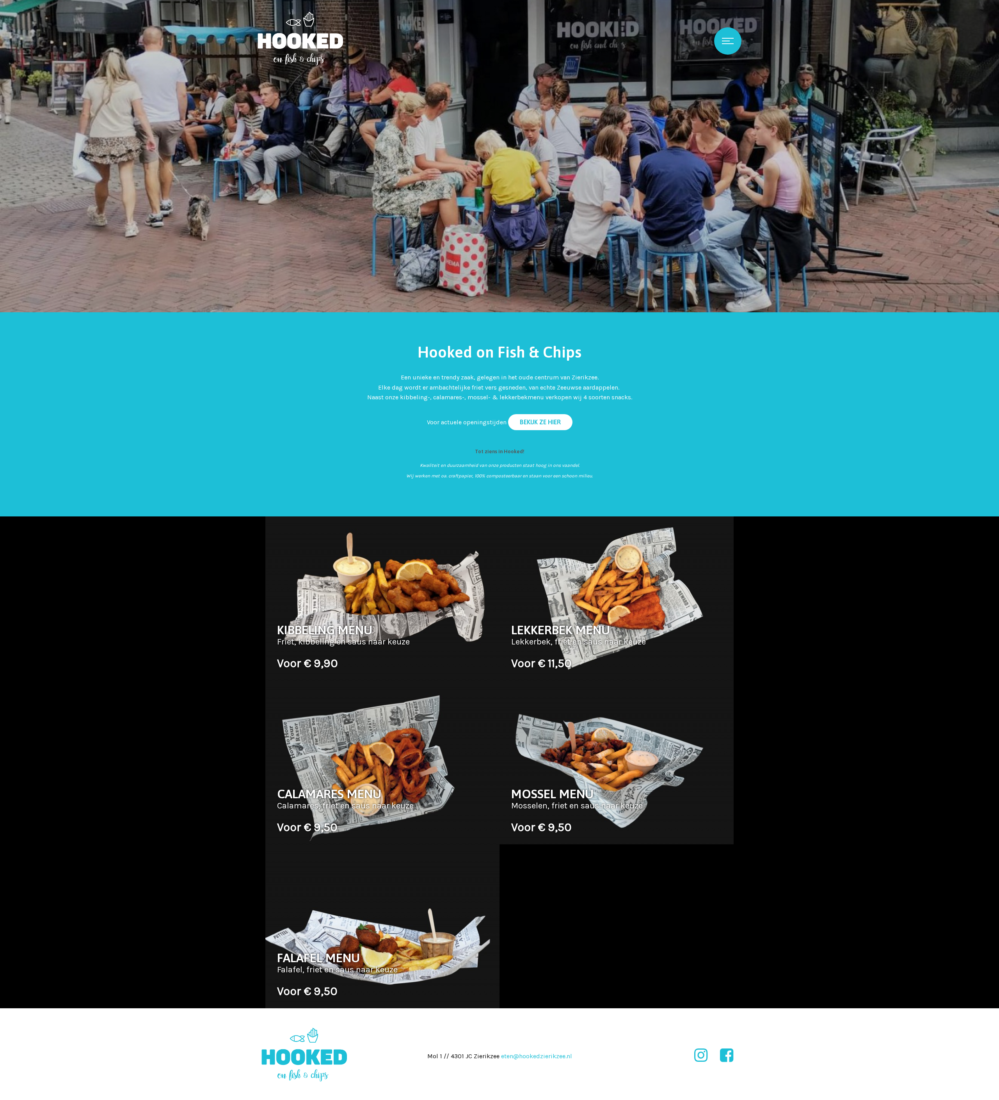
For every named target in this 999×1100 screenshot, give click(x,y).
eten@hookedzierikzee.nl (536, 1056)
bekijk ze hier (540, 421)
